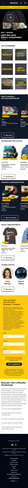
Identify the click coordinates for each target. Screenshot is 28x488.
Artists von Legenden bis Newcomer (13, 419)
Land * (4, 348)
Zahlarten (14, 460)
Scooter (5, 162)
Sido (3, 120)
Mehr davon (8, 135)
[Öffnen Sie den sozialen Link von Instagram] (15, 445)
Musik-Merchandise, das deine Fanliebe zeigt (11, 414)
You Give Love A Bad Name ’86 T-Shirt (8, 249)
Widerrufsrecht (14, 464)
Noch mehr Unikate (11, 217)
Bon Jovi (4, 246)
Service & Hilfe (14, 462)
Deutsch (13, 481)
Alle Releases (9, 176)
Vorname (5, 341)
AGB (14, 468)
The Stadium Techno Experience (8, 165)
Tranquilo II (5, 206)
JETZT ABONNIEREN (14, 364)
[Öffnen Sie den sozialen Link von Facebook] (12, 445)
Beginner (23, 162)
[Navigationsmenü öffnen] (3, 3)
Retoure (14, 466)
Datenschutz (14, 470)
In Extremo (5, 203)
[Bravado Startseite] (14, 3)
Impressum (14, 472)
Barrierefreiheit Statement (14, 474)
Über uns (14, 476)
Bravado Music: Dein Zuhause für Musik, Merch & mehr (12, 428)
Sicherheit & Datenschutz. (15, 375)
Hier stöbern (9, 258)
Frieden (4, 122)
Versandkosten (14, 458)
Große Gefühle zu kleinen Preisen (12, 423)
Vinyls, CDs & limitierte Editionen (12, 409)
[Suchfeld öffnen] (21, 3)
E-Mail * (5, 333)
